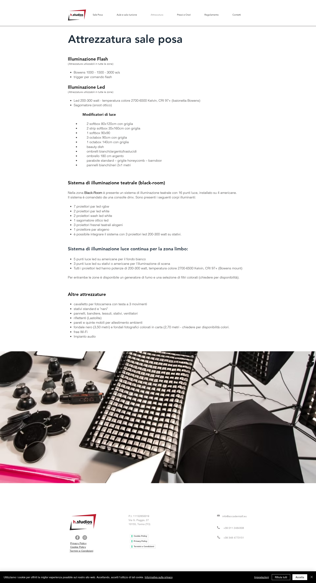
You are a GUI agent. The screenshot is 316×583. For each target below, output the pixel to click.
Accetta (300, 577)
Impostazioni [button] (261, 577)
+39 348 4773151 (233, 537)
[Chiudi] (311, 577)
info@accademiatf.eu (234, 516)
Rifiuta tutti (281, 577)
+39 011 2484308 (233, 527)
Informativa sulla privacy (159, 577)
